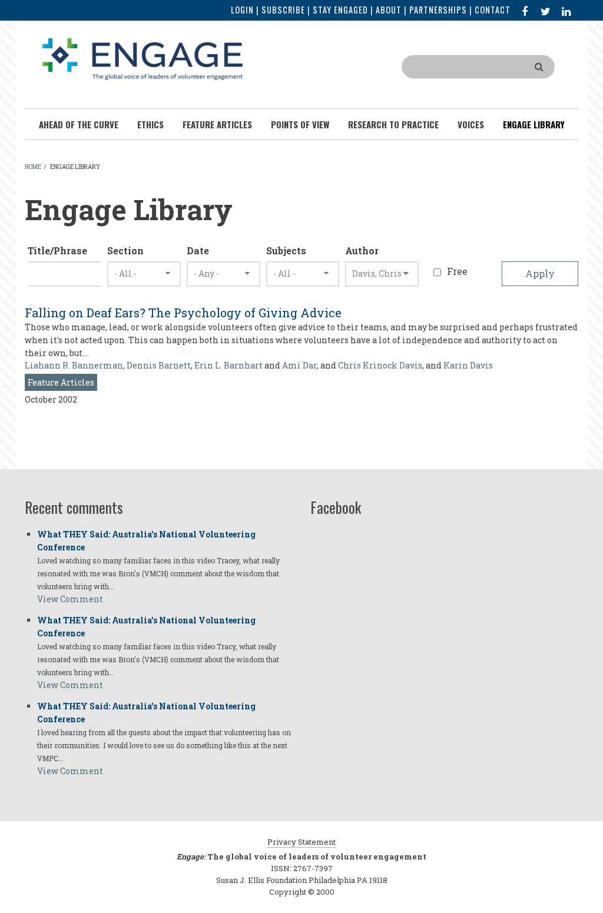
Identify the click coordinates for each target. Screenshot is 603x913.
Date (198, 250)
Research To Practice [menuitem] (393, 124)
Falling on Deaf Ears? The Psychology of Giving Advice (183, 312)
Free (457, 271)
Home (33, 167)
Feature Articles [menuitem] (217, 124)
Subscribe (283, 10)
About (389, 10)
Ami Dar (299, 365)
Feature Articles (61, 382)
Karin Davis (468, 365)
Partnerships (438, 10)
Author (362, 250)
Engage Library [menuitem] (534, 124)
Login (242, 10)
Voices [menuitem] (471, 124)
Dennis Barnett (159, 365)
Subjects (286, 250)
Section (125, 250)
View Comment (70, 599)
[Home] (142, 58)
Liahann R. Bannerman (74, 365)
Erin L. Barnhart (228, 365)
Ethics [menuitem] (150, 124)
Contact (493, 10)
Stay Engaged (340, 10)
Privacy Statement (301, 841)
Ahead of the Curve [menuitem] (78, 124)
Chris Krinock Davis (380, 365)
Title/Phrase (57, 250)
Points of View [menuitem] (300, 124)
